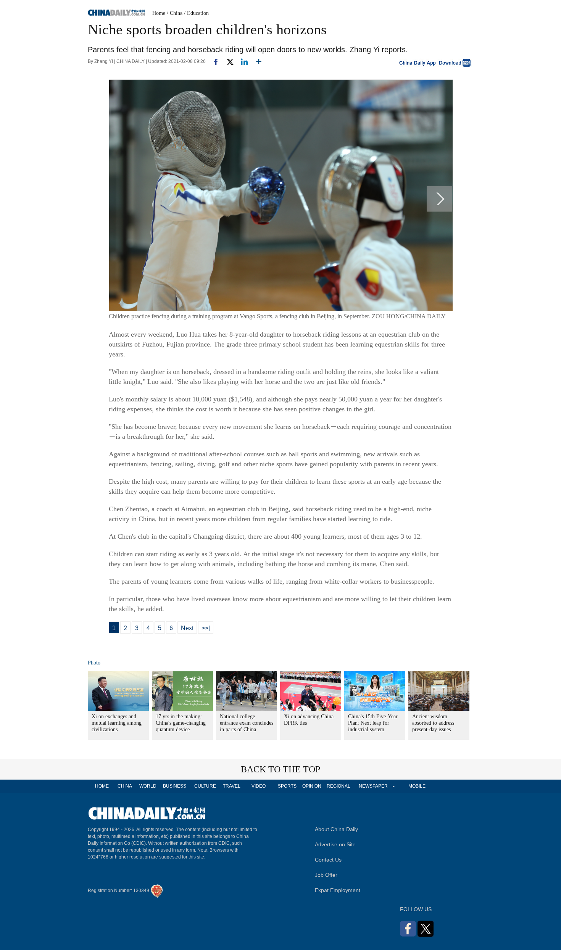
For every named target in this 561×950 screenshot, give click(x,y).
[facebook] (213, 61)
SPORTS (287, 786)
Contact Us (328, 860)
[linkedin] (241, 61)
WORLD (147, 786)
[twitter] (227, 61)
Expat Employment (337, 890)
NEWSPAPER (373, 786)
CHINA (125, 786)
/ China (174, 13)
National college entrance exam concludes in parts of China (246, 723)
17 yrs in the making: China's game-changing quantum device (181, 723)
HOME (102, 786)
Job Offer (326, 875)
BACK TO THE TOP (280, 769)
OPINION (311, 786)
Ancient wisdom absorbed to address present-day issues (433, 723)
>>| (206, 628)
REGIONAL (338, 786)
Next (187, 628)
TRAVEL (231, 786)
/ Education (196, 13)
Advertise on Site (335, 844)
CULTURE (205, 786)
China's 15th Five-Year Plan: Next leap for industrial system (373, 723)
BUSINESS (174, 786)
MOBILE (417, 786)
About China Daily (336, 829)
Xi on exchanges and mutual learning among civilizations (117, 723)
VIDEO (258, 786)
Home (158, 13)
